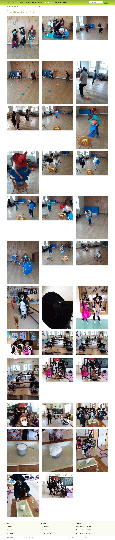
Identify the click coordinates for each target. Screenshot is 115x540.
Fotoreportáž (49, 2)
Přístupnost (88, 538)
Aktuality (21, 2)
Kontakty (58, 2)
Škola (27, 2)
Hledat (105, 2)
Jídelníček (10, 533)
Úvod (8, 6)
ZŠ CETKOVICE (12, 2)
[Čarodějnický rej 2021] (23, 37)
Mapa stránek (104, 538)
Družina (33, 2)
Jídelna (40, 2)
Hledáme (64, 2)
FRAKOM (71, 538)
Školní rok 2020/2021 (27, 6)
